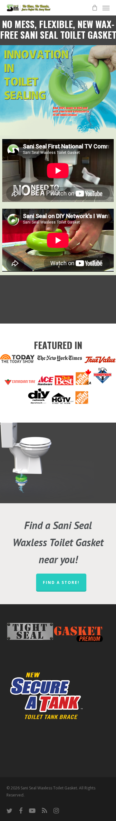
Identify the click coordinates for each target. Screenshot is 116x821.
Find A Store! (61, 582)
